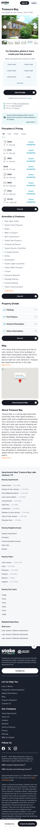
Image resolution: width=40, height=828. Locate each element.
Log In (34, 3)
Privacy (5, 730)
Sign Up (24, 3)
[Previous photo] (4, 27)
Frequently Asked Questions (13, 690)
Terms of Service (8, 727)
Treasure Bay (10, 9)
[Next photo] (35, 27)
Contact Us (9, 824)
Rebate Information (9, 693)
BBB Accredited (8, 737)
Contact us (20, 671)
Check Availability (31, 143)
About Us (5, 717)
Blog (3, 697)
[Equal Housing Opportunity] (23, 651)
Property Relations (9, 700)
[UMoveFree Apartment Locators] (8, 651)
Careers (5, 720)
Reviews (5, 724)
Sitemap (5, 734)
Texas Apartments (9, 713)
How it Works (7, 686)
